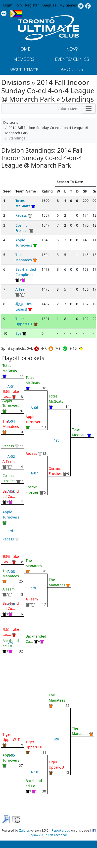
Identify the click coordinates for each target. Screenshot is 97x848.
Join (19, 5)
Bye (18, 333)
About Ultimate (24, 69)
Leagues (49, 5)
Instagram (3, 13)
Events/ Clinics (72, 59)
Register (32, 5)
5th (33, 588)
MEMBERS (23, 59)
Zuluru (24, 830)
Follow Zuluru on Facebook (48, 835)
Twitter (80, 6)
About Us (72, 69)
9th (56, 739)
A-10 (34, 772)
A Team (21, 289)
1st (56, 440)
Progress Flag (16, 13)
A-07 (34, 473)
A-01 (11, 386)
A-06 (34, 407)
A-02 (11, 456)
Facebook (88, 6)
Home (23, 49)
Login (7, 5)
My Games (68, 5)
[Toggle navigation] (89, 109)
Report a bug (60, 830)
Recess (21, 215)
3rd (10, 530)
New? (72, 49)
